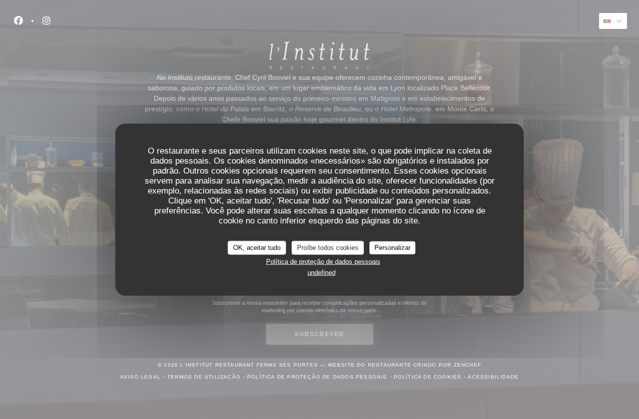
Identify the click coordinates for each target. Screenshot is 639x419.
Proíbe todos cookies (327, 247)
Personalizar (392, 247)
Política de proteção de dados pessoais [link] (323, 261)
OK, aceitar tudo (257, 247)
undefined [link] (321, 272)
